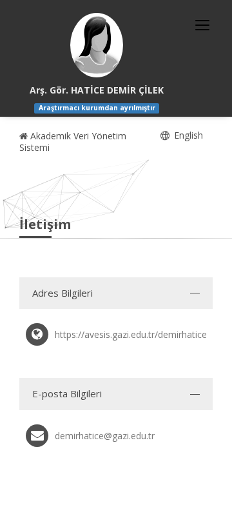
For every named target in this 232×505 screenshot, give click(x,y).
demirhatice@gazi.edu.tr (105, 436)
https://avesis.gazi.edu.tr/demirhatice (131, 334)
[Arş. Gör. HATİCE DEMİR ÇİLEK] (96, 45)
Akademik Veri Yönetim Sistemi (72, 141)
